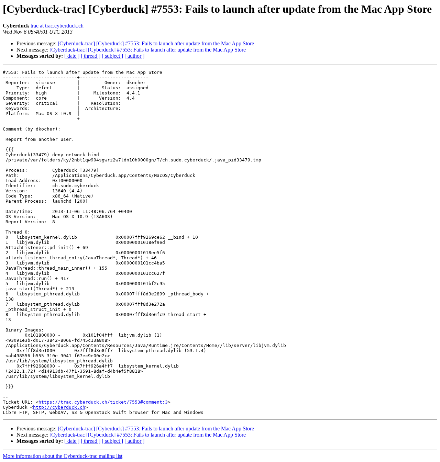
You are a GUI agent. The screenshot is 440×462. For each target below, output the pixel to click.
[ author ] (134, 56)
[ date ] (71, 56)
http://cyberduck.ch (59, 407)
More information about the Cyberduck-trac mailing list (62, 456)
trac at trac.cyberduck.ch (57, 26)
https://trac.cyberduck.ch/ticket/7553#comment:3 (103, 402)
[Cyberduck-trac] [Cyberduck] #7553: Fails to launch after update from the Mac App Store (156, 43)
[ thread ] (90, 56)
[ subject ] (112, 56)
